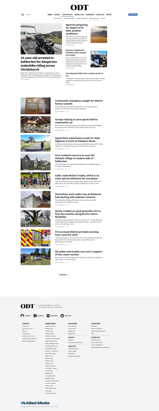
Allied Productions (73, 349)
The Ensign (48, 391)
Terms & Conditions (96, 329)
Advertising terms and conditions (100, 347)
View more (63, 275)
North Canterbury (82, 18)
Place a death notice (97, 342)
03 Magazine (71, 331)
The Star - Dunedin (50, 383)
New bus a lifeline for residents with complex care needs (76, 53)
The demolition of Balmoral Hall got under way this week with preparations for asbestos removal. (75, 201)
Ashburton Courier (50, 366)
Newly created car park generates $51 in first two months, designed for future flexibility (78, 214)
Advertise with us (96, 340)
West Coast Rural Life (51, 341)
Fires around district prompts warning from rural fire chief (77, 233)
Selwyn (103, 18)
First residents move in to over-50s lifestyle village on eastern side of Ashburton (75, 158)
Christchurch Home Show (75, 342)
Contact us (25, 326)
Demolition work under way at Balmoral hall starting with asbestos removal (78, 195)
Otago (57, 14)
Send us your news (27, 329)
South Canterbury (69, 18)
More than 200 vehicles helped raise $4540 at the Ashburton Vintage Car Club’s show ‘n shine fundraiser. (79, 258)
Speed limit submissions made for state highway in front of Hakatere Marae (77, 139)
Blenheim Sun (49, 329)
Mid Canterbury (94, 18)
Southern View (49, 361)
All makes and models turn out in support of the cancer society (78, 253)
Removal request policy (28, 341)
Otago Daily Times (50, 326)
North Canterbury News (51, 344)
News (50, 14)
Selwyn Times (49, 363)
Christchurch (58, 18)
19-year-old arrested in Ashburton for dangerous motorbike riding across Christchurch (39, 64)
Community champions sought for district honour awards (79, 102)
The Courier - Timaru (51, 368)
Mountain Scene (49, 378)
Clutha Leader (49, 386)
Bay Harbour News (50, 353)
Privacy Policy (26, 334)
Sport (109, 14)
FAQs (92, 334)
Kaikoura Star (49, 331)
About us (24, 331)
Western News (49, 358)
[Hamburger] (23, 14)
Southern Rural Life (50, 388)
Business (90, 14)
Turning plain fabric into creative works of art (84, 74)
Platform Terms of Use (28, 336)
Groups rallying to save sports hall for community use (76, 121)
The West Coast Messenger (52, 339)
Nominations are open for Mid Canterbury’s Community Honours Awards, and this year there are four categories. (76, 108)
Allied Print (71, 354)
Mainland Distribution (74, 356)
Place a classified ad (97, 345)
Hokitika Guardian (50, 336)
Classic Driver (72, 329)
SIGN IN (29, 14)
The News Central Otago (52, 381)
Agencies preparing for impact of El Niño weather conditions (77, 29)
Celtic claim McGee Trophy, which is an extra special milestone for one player (77, 177)
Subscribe (132, 14)
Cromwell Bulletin (50, 376)
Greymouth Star (49, 334)
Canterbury (67, 14)
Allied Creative (72, 351)
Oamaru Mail (49, 371)
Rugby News (71, 334)
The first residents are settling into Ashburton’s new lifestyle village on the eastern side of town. (78, 165)
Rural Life (79, 14)
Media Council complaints (29, 339)
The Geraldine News (50, 349)
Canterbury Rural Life (51, 346)
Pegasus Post (49, 356)
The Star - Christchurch (51, 351)
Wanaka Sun (48, 373)
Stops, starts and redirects (98, 331)
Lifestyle (100, 14)
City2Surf (70, 340)
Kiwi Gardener (72, 326)
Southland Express (50, 393)
